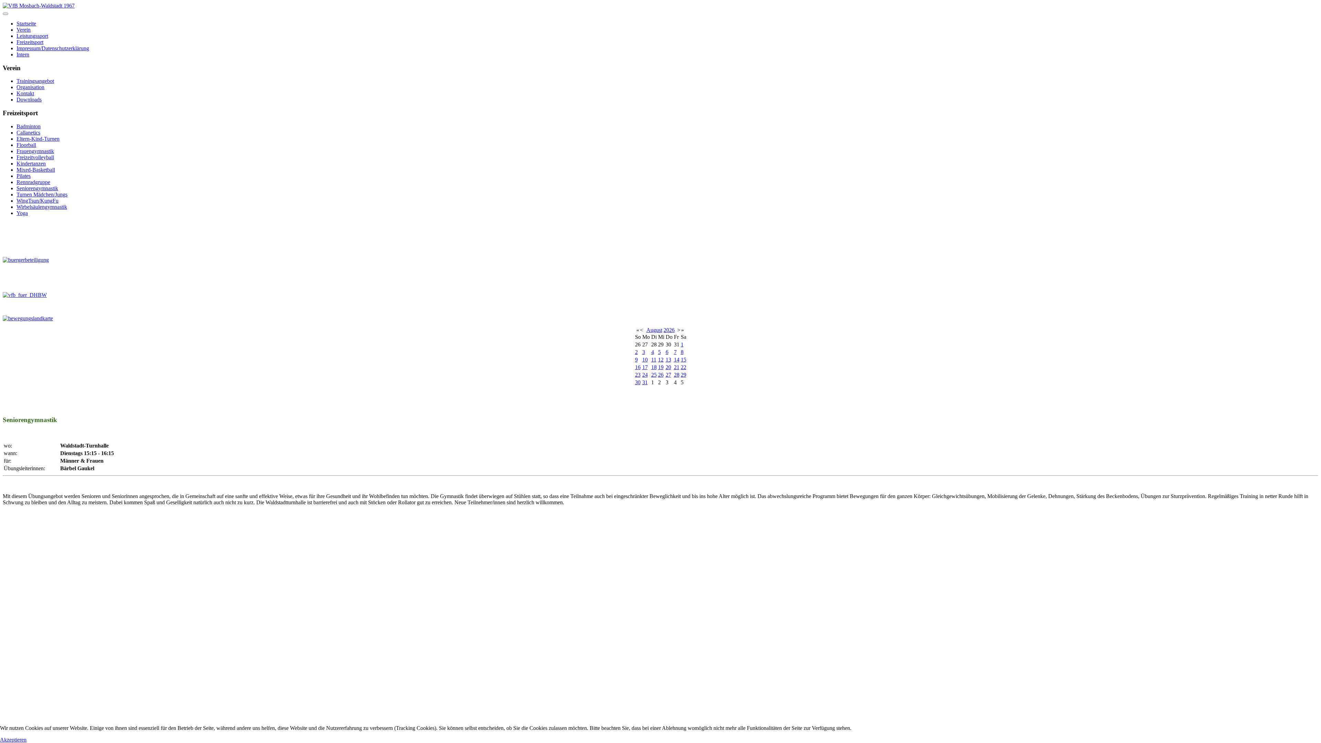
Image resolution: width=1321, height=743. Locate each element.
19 (661, 367)
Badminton (29, 126)
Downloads (29, 100)
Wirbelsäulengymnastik (42, 207)
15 (683, 360)
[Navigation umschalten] (5, 14)
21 (676, 367)
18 (654, 367)
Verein (24, 30)
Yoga (22, 213)
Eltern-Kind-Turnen (38, 139)
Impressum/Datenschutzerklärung (53, 48)
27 (668, 375)
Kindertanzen (31, 163)
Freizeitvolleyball (35, 157)
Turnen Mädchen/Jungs (42, 194)
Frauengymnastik (35, 151)
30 (638, 382)
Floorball (26, 145)
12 (661, 360)
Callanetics (28, 133)
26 (661, 375)
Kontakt (25, 93)
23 (638, 375)
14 (676, 360)
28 (676, 375)
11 (653, 360)
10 (645, 360)
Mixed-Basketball (36, 170)
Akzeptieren (13, 740)
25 (654, 375)
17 (645, 367)
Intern (23, 54)
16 (638, 367)
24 (645, 375)
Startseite (26, 23)
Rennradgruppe (33, 182)
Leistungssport (32, 36)
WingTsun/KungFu (37, 201)
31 (645, 382)
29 (683, 375)
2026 (669, 330)
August (654, 330)
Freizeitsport (30, 42)
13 (668, 360)
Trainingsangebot (35, 81)
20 (668, 367)
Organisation (30, 87)
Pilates (24, 176)
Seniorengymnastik (37, 188)
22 (683, 367)
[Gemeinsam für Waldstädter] (134, 236)
